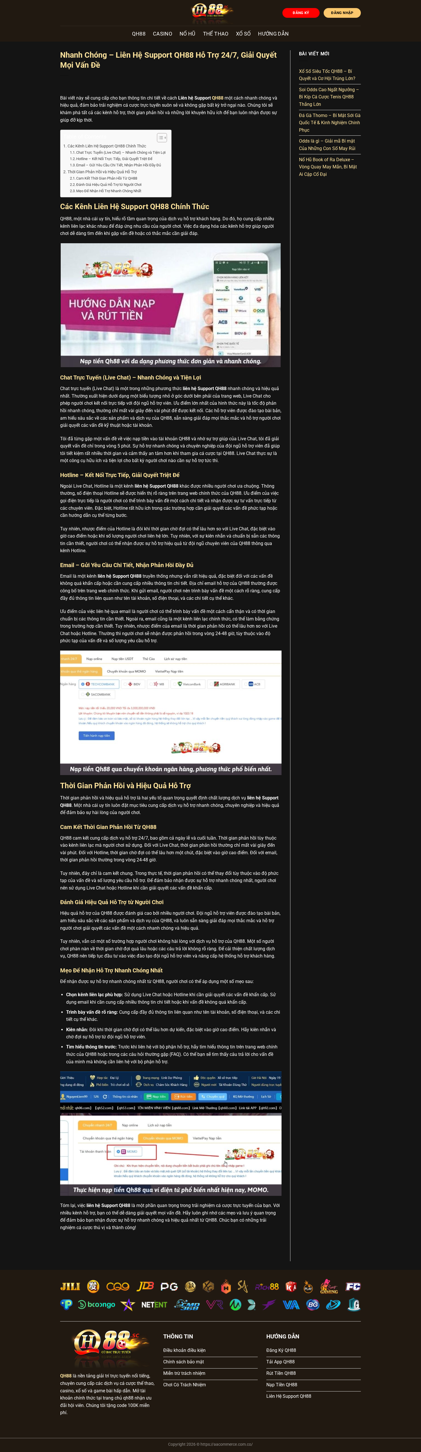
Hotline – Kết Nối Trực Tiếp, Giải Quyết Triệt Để (114, 159)
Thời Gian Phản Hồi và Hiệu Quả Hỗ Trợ (102, 172)
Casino (162, 34)
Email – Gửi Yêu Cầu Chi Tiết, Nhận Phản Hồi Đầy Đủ (118, 165)
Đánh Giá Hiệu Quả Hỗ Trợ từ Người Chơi (108, 184)
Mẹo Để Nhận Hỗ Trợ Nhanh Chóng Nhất (108, 191)
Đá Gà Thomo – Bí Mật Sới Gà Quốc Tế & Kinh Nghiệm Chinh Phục (330, 123)
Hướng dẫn (273, 34)
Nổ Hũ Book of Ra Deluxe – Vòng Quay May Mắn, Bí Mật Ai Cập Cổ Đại (328, 167)
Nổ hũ (188, 34)
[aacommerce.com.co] (210, 13)
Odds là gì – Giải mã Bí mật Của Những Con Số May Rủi (327, 145)
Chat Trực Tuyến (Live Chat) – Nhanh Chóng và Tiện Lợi (121, 152)
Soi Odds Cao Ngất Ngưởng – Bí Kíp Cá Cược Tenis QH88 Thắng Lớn (329, 97)
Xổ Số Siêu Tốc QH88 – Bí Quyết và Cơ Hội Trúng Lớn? (327, 75)
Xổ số (243, 34)
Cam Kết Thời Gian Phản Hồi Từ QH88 (106, 178)
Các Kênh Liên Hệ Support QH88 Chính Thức (107, 146)
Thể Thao (216, 34)
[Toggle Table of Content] (159, 138)
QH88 (138, 34)
